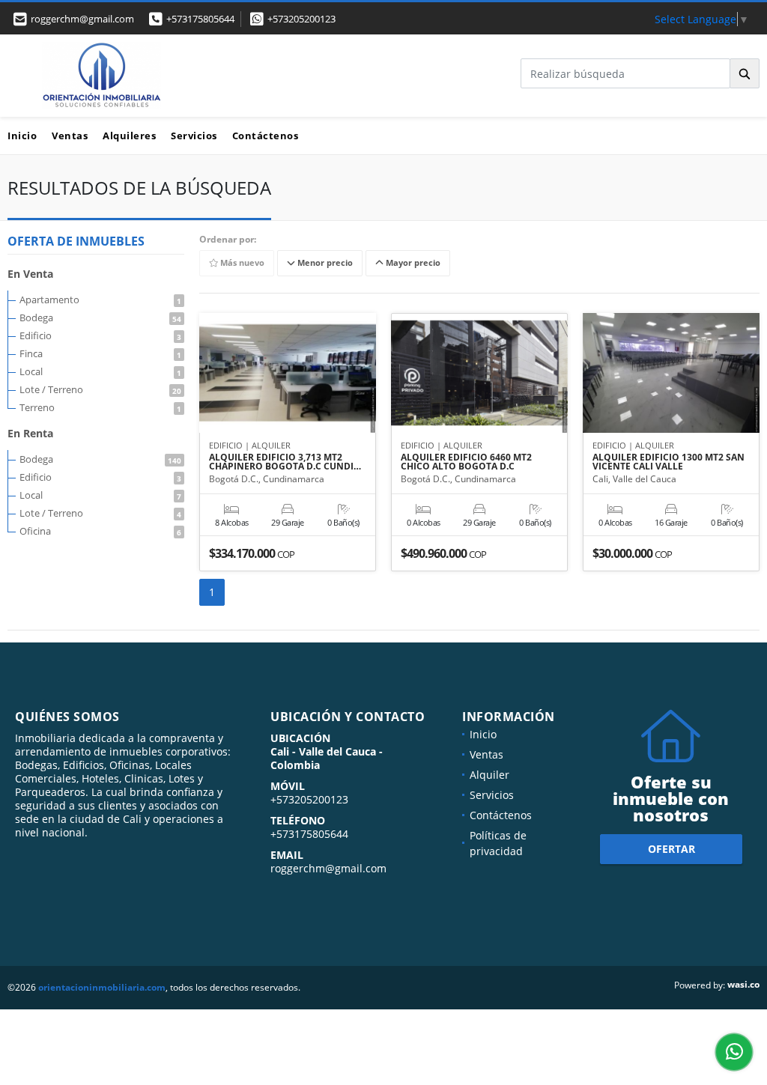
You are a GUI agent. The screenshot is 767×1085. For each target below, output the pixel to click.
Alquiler (489, 775)
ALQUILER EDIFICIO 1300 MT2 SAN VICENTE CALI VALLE (668, 462)
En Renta (30, 433)
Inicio (22, 135)
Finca (100, 353)
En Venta (30, 274)
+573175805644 (200, 18)
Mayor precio (412, 263)
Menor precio (324, 263)
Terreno (100, 407)
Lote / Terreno (100, 389)
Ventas (70, 135)
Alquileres (129, 135)
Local (100, 371)
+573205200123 (301, 18)
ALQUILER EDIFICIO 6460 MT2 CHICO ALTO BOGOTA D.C (466, 462)
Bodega (100, 317)
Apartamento (100, 299)
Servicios (194, 135)
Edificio (100, 335)
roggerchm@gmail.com (328, 868)
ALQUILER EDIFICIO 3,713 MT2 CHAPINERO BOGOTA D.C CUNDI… (285, 462)
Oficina (100, 531)
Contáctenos (265, 135)
